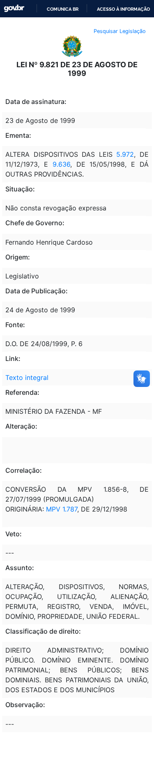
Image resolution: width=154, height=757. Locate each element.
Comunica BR (62, 9)
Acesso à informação (123, 9)
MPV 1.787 (61, 509)
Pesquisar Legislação (120, 31)
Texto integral (26, 377)
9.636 (61, 164)
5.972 (125, 154)
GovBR (14, 8)
